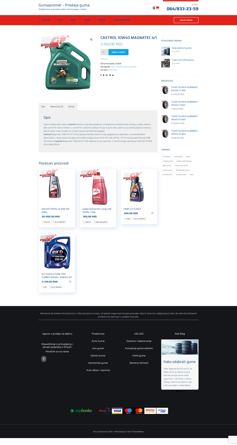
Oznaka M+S (168, 174)
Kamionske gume (98, 363)
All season (167, 156)
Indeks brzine (168, 161)
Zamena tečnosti (138, 363)
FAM (128, 218)
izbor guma (167, 165)
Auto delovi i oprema (98, 370)
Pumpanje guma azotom (139, 348)
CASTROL (112, 69)
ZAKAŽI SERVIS (186, 20)
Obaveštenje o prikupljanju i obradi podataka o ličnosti (57, 345)
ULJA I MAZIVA (59, 222)
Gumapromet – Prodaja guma (64, 5)
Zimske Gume (181, 174)
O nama (87, 20)
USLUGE (139, 334)
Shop (60, 20)
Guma (188, 156)
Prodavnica (98, 334)
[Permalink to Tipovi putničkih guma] (180, 347)
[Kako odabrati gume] (165, 50)
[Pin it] (110, 75)
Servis (73, 20)
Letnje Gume (167, 170)
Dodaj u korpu (118, 52)
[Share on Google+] (107, 75)
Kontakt (102, 20)
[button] (91, 39)
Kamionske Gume (181, 165)
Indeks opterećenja (184, 161)
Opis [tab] (43, 106)
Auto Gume (98, 341)
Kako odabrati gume (181, 48)
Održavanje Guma (183, 170)
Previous (158, 367)
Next (201, 367)
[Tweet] (103, 75)
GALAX (47, 222)
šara (191, 174)
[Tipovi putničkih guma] (165, 62)
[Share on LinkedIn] (113, 75)
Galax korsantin (101, 222)
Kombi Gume (98, 356)
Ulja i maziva (116, 66)
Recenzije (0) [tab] (56, 106)
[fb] (43, 359)
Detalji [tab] (71, 106)
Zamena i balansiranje (138, 341)
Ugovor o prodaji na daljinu (57, 334)
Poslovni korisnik (122, 20)
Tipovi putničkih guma (183, 60)
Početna (46, 20)
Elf (45, 287)
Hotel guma (139, 356)
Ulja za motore (130, 66)
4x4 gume (98, 348)
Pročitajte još (74, 216)
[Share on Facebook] (100, 75)
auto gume (178, 156)
